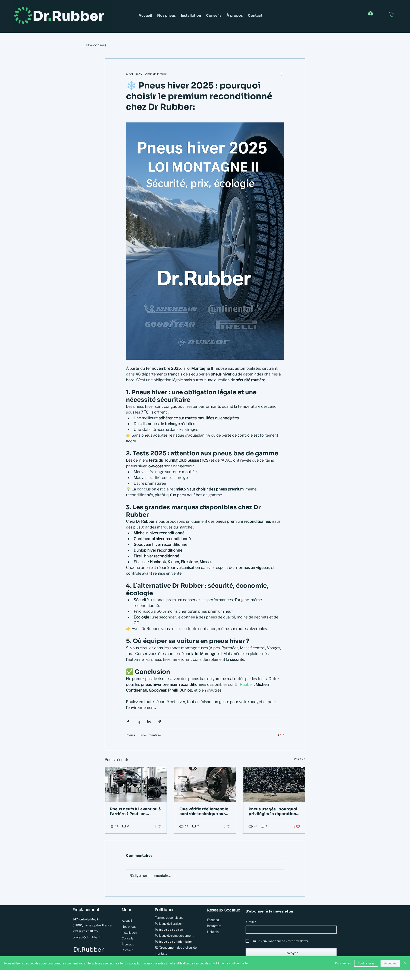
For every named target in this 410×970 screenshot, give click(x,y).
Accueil (127, 920)
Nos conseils (96, 45)
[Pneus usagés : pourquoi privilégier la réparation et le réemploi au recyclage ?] (274, 784)
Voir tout (299, 759)
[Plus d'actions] (281, 74)
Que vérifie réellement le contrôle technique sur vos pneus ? (203, 811)
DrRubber (68, 16)
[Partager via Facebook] (128, 722)
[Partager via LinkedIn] (149, 722)
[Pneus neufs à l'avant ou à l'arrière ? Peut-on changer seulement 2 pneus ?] (136, 784)
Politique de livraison (169, 923)
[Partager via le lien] (159, 722)
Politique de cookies (169, 930)
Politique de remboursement (174, 935)
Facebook (214, 919)
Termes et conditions (169, 917)
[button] (392, 14)
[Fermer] (404, 963)
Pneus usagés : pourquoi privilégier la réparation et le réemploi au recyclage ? (273, 811)
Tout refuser (366, 963)
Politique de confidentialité (173, 942)
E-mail (251, 922)
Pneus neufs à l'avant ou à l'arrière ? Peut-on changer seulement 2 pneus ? (135, 811)
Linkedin (213, 931)
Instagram (214, 925)
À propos (128, 944)
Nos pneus (129, 926)
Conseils (127, 938)
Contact (127, 950)
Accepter (390, 963)
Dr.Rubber (88, 949)
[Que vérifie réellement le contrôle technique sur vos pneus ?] (205, 784)
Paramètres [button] (343, 963)
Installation (129, 932)
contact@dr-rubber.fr (87, 937)
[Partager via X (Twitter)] (138, 722)
